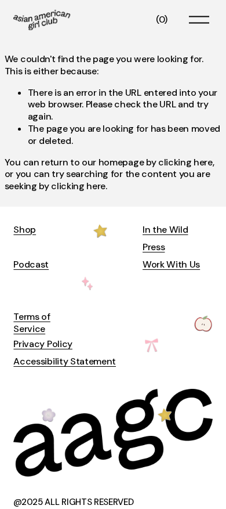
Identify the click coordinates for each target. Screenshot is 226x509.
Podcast (31, 264)
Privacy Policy (42, 344)
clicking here (185, 162)
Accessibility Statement (64, 361)
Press (154, 247)
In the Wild (165, 230)
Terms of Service (31, 323)
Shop (24, 230)
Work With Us (171, 264)
